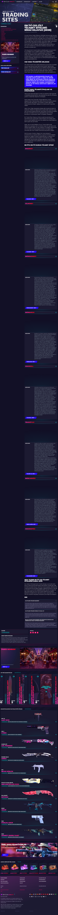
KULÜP (40, 1)
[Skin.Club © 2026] (8, 894)
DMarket (2, 31)
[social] (29, 896)
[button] (24, 672)
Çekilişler (22, 879)
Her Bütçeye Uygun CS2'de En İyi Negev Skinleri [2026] (17, 811)
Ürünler (40, 889)
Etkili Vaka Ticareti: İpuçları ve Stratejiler (8, 29)
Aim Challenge (4, 881)
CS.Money (2, 32)
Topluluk (26, 23)
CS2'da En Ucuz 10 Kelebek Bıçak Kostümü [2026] (16, 760)
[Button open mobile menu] (55, 1)
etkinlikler (22, 881)
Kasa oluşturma (4, 883)
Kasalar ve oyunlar (4, 889)
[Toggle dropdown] (22, 1)
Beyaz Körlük (7, 771)
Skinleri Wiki (22, 889)
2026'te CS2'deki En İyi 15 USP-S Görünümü (14, 734)
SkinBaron (3, 34)
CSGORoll (3, 35)
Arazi (3, 810)
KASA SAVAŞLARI (6, 72)
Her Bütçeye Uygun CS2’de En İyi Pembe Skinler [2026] (20, 690)
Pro (1, 891)
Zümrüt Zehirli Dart (10, 835)
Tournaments (42, 879)
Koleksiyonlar (4, 23)
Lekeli (4, 758)
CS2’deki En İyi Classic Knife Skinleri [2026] (8, 692)
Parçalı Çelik (7, 822)
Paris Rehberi (8, 54)
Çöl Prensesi (6, 746)
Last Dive (5, 720)
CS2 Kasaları (5, 68)
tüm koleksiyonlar (17, 672)
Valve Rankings (42, 881)
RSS (1, 887)
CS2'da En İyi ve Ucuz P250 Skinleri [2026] (14, 824)
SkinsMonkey (3, 33)
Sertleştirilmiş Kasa (10, 784)
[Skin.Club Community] (9, 1)
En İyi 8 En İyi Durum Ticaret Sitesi (7, 30)
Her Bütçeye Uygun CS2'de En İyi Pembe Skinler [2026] (16, 747)
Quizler (2, 879)
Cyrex (4, 733)
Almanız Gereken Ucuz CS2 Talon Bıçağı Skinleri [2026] (32, 690)
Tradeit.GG (3, 36)
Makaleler (22, 877)
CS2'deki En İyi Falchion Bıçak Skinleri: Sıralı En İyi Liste (17, 798)
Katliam (4, 797)
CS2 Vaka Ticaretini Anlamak (6, 28)
